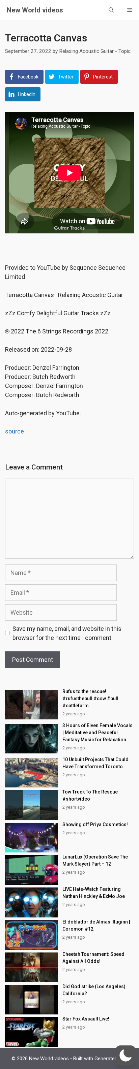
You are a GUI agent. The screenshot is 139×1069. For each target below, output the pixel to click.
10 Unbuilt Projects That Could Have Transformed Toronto (95, 763)
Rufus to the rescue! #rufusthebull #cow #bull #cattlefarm (90, 698)
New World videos (35, 10)
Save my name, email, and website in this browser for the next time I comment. (66, 633)
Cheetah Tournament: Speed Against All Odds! (93, 957)
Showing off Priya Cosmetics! (95, 824)
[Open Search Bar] (111, 10)
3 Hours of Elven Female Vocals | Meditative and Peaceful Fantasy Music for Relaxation (97, 732)
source (14, 431)
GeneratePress (111, 1059)
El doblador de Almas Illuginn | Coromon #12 (96, 925)
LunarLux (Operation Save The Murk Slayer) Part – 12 (95, 860)
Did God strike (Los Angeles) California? (94, 990)
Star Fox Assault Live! (85, 1019)
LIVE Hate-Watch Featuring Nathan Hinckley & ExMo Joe (93, 892)
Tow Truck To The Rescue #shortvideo (90, 795)
